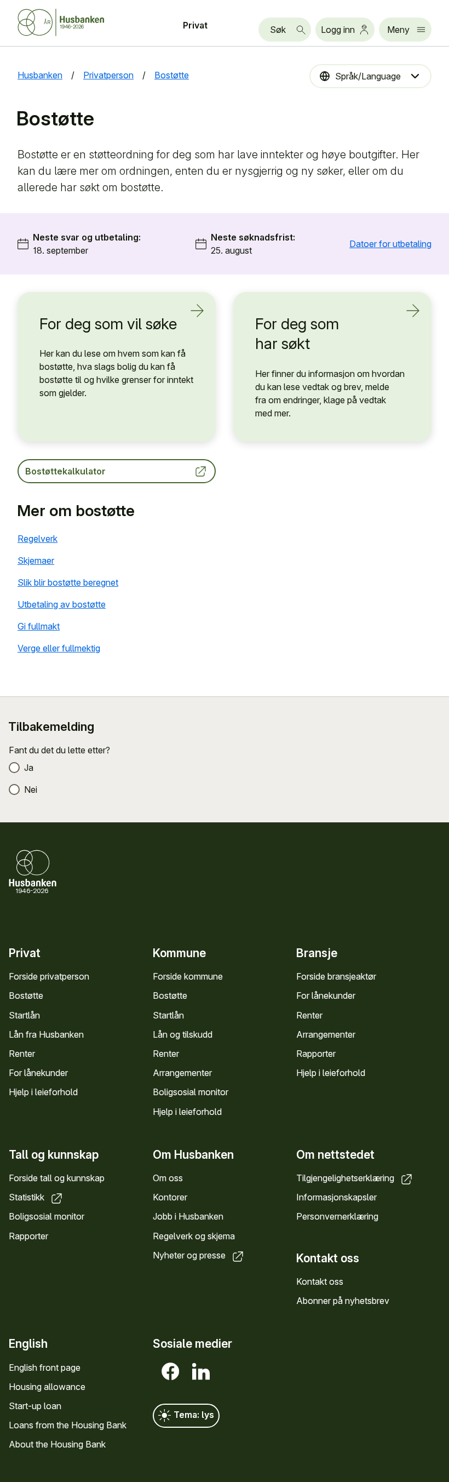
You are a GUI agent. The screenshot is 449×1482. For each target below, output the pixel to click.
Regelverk (37, 538)
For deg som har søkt (297, 333)
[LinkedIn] (199, 1371)
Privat (195, 25)
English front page (44, 1367)
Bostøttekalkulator (65, 471)
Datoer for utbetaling (390, 243)
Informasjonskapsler (336, 1197)
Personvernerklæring (337, 1216)
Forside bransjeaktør (336, 976)
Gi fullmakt (39, 626)
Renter (22, 1053)
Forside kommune (188, 976)
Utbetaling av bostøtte (62, 604)
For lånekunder (38, 1072)
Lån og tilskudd (182, 1034)
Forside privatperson (49, 976)
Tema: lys (192, 1414)
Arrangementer (182, 1072)
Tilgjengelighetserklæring (346, 1177)
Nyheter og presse (190, 1255)
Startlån (24, 1015)
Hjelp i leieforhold (43, 1091)
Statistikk (28, 1197)
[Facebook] (168, 1371)
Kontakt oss (319, 1281)
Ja (28, 767)
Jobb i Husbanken (188, 1216)
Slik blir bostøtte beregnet (68, 582)
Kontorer (170, 1197)
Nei (30, 789)
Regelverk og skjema (194, 1236)
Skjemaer (36, 560)
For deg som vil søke (108, 323)
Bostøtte (26, 995)
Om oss (168, 1177)
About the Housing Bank (57, 1444)
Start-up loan (35, 1405)
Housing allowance (47, 1386)
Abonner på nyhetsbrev (342, 1300)
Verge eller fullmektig (59, 648)
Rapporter (316, 1053)
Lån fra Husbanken (46, 1034)
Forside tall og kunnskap (57, 1177)
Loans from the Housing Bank (67, 1425)
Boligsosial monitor (190, 1091)
